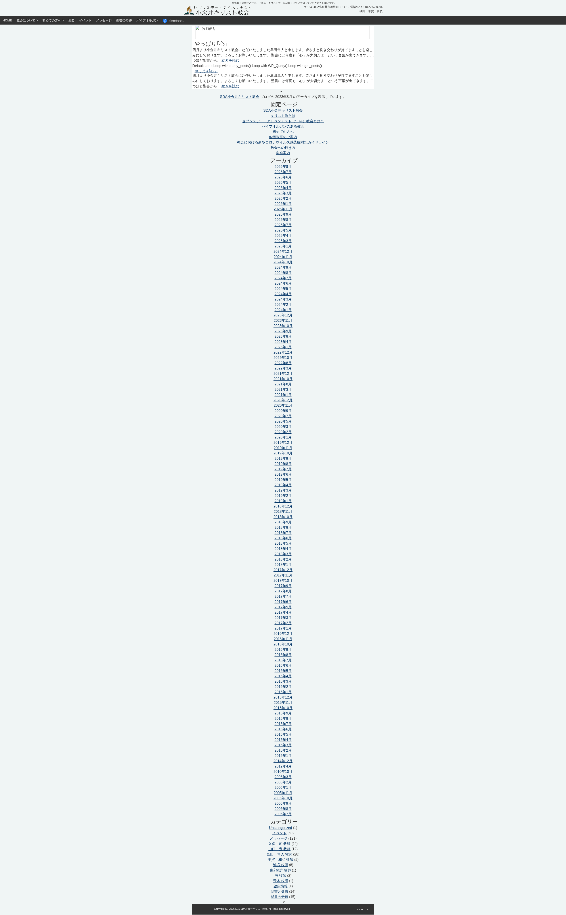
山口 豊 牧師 (279, 849)
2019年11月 (283, 448)
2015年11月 (283, 702)
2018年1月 (283, 565)
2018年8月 (283, 527)
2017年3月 (283, 618)
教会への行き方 (283, 147)
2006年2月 (283, 782)
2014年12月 (283, 761)
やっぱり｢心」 (212, 44)
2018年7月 (283, 533)
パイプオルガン (147, 20)
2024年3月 (283, 299)
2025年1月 (283, 246)
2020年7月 (283, 416)
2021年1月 (283, 395)
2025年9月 (283, 214)
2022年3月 (283, 368)
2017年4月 (283, 612)
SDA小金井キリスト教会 (239, 97)
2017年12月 (283, 570)
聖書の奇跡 (124, 20)
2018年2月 (283, 559)
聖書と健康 (279, 891)
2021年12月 (283, 373)
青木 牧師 (280, 881)
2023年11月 (283, 320)
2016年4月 (283, 676)
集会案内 (283, 153)
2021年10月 (283, 379)
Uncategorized (280, 828)
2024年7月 (283, 278)
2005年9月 (283, 803)
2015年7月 (283, 724)
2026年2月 (283, 198)
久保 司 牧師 (279, 844)
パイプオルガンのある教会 (283, 126)
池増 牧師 (280, 865)
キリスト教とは (283, 116)
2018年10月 (283, 517)
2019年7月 (283, 469)
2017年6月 (283, 602)
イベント (85, 20)
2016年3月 (283, 681)
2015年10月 (283, 708)
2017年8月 (283, 591)
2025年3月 (283, 241)
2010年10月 (283, 771)
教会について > (27, 20)
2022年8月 (283, 363)
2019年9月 (283, 458)
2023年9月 (283, 331)
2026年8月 (283, 166)
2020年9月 (283, 411)
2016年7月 (283, 660)
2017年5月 (283, 607)
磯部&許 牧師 (280, 870)
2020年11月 (283, 405)
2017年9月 (283, 586)
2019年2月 (283, 496)
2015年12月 (283, 697)
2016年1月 (283, 692)
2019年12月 (283, 442)
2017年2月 (283, 623)
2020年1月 (283, 437)
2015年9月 (283, 713)
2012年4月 (283, 766)
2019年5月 (283, 480)
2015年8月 (283, 718)
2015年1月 (283, 756)
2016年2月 (283, 687)
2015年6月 (283, 729)
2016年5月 (283, 671)
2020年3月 (283, 427)
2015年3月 (283, 745)
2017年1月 (283, 628)
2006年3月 (283, 777)
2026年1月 (283, 204)
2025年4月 (283, 235)
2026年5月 (283, 182)
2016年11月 (283, 639)
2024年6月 (283, 283)
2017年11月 (283, 575)
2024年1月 (283, 310)
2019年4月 (283, 485)
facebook (176, 20)
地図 (71, 20)
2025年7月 (283, 225)
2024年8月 (283, 273)
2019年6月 (283, 474)
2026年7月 (283, 172)
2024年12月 (283, 251)
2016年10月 (283, 644)
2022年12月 (283, 352)
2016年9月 (283, 649)
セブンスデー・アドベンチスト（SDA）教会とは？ (283, 121)
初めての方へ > (53, 20)
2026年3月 (283, 193)
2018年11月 (283, 511)
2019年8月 (283, 464)
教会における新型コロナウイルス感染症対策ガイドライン (283, 142)
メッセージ (104, 20)
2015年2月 (283, 750)
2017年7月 (283, 596)
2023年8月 (283, 336)
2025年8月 (283, 220)
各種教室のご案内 (283, 137)
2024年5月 (283, 289)
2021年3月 (283, 389)
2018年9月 (283, 522)
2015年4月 (283, 740)
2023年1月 (283, 347)
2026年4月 (283, 188)
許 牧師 (280, 875)
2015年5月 (283, 734)
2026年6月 (283, 177)
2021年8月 (283, 384)
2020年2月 (283, 432)
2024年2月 (283, 304)
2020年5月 (283, 421)
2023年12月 (283, 315)
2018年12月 (283, 506)
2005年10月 (283, 798)
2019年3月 (283, 490)
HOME (7, 20)
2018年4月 (283, 549)
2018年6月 (283, 538)
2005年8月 (283, 809)
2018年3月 (283, 554)
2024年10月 (283, 262)
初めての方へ (283, 132)
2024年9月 (283, 267)
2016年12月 (283, 634)
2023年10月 (283, 326)
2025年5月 (283, 230)
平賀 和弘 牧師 (280, 859)
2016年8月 (283, 655)
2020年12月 (283, 400)
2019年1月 (283, 501)
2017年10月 (283, 580)
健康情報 (280, 886)
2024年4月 (283, 294)
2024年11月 (283, 257)
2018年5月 (283, 543)
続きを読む (230, 60)
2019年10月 (283, 453)
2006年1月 (283, 787)
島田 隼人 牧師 (279, 854)
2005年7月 (283, 814)
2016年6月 (283, 665)
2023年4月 (283, 342)
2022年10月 (283, 358)
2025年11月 (283, 209)
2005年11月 (283, 793)
